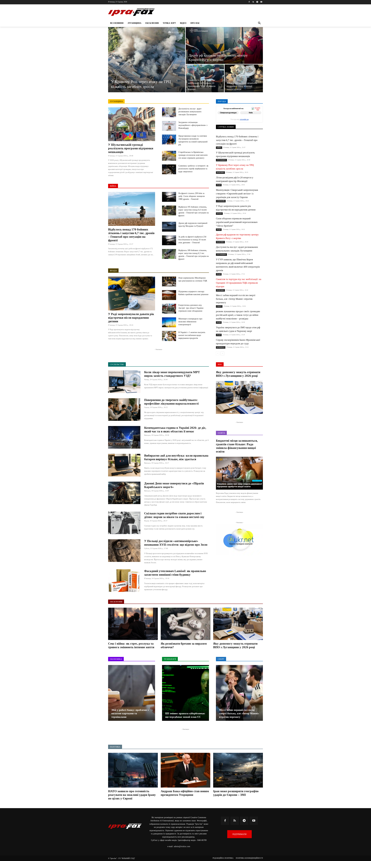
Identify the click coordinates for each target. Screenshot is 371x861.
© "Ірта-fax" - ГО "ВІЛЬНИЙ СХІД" (121, 858)
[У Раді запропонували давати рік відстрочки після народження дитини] (131, 293)
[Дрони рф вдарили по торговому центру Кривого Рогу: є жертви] (224, 45)
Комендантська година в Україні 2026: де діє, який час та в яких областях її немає (175, 429)
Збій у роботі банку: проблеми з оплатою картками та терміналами (130, 713)
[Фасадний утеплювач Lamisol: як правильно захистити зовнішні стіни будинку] (124, 580)
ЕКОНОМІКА (241, 114)
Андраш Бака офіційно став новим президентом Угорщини (185, 793)
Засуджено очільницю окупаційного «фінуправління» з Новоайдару (192, 125)
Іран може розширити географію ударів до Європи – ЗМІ (236, 793)
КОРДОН (228, 116)
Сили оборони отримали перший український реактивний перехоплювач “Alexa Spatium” (237, 222)
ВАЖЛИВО (237, 112)
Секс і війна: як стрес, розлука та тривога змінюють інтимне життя (131, 645)
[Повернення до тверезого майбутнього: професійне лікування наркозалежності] (124, 409)
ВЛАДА (113, 271)
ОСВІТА (226, 118)
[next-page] (222, 353)
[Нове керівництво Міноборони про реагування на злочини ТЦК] (169, 281)
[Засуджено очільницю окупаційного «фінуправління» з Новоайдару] (169, 126)
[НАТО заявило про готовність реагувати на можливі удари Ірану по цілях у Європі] (133, 770)
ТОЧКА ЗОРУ (257, 123)
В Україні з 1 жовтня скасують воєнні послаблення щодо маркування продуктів (191, 335)
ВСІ (226, 112)
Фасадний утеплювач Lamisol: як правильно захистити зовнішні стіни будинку (175, 572)
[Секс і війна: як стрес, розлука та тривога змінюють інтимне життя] (133, 624)
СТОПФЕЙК (240, 121)
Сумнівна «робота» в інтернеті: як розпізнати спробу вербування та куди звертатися (193, 169)
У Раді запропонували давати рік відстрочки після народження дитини (131, 317)
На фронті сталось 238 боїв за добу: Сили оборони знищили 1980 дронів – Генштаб (191, 196)
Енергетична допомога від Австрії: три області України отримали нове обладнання (190, 308)
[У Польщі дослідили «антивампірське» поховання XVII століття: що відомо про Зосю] (124, 550)
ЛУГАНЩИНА (116, 101)
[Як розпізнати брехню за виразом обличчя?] (185, 624)
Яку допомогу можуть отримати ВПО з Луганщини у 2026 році (238, 373)
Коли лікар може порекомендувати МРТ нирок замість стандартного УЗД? (172, 373)
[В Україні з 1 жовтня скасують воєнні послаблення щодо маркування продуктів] (169, 336)
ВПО (229, 114)
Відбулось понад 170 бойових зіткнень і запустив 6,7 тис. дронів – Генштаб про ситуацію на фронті (131, 235)
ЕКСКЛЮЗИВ (257, 114)
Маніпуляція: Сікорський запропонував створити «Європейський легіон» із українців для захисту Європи (237, 194)
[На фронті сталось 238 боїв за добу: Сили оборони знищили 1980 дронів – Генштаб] (169, 197)
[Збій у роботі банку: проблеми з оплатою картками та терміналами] (131, 693)
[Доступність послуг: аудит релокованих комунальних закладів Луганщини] (169, 112)
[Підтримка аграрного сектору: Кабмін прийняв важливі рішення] (169, 295)
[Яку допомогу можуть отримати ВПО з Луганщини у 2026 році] (239, 397)
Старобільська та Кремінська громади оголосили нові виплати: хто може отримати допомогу (193, 155)
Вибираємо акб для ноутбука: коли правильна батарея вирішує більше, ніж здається (176, 457)
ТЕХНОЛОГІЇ (241, 123)
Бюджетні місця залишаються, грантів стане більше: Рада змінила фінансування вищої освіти (237, 446)
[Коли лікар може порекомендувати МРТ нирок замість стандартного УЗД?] (124, 381)
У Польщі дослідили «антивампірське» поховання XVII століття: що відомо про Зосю (175, 542)
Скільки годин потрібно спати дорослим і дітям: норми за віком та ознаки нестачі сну (174, 515)
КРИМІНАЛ (242, 116)
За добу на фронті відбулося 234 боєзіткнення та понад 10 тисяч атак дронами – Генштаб (192, 240)
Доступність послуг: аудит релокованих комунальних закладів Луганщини (189, 112)
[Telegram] (257, 2)
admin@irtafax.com (182, 846)
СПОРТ (260, 118)
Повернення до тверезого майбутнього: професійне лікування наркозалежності (171, 401)
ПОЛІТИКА (247, 118)
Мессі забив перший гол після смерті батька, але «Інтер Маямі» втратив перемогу (235, 299)
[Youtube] (261, 2)
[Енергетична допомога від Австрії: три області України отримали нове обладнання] (169, 309)
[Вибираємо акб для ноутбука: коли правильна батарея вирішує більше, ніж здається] (124, 465)
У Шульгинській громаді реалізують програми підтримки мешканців (130, 148)
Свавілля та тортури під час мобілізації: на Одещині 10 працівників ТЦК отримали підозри (238, 283)
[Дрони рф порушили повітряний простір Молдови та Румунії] (169, 227)
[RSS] (253, 2)
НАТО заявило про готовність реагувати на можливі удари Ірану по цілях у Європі (132, 794)
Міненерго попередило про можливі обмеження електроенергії (190, 322)
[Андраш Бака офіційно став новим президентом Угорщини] (185, 770)
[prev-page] (218, 353)
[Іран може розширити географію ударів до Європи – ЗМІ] (238, 770)
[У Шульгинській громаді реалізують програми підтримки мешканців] (131, 124)
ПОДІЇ (236, 118)
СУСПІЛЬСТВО (256, 121)
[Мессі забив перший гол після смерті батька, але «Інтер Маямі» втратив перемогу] (239, 693)
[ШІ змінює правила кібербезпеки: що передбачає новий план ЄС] (185, 693)
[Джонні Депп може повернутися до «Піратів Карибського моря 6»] (124, 493)
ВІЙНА (113, 186)
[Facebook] (249, 2)
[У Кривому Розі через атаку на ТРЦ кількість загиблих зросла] (146, 59)
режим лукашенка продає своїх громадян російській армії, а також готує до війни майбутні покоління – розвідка (238, 315)
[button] (259, 23)
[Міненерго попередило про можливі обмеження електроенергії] (169, 322)
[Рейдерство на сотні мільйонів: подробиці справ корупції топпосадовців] (244, 78)
